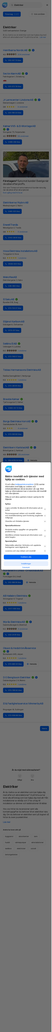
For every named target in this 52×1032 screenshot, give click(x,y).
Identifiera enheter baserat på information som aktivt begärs (23, 536)
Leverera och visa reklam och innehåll (20, 551)
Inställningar (26, 564)
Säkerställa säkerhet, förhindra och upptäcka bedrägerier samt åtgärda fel (23, 546)
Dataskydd (26, 567)
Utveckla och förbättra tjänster (17, 521)
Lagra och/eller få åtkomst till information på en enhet (24, 509)
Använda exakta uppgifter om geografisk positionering (21, 530)
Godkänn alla (26, 557)
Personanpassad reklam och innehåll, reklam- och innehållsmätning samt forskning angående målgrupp (24, 515)
